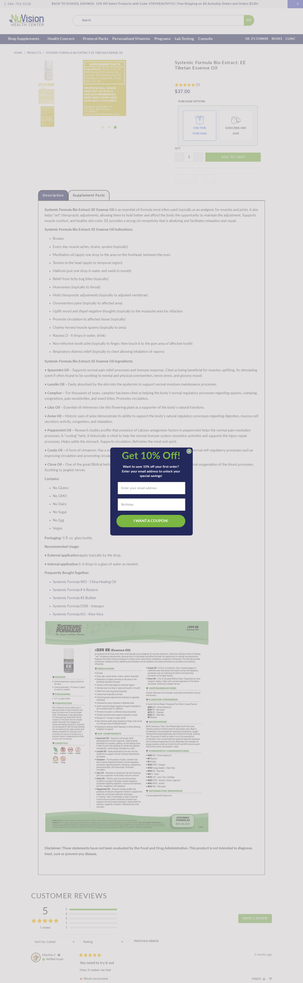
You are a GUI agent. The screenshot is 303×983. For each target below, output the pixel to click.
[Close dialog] (189, 451)
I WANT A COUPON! (151, 521)
